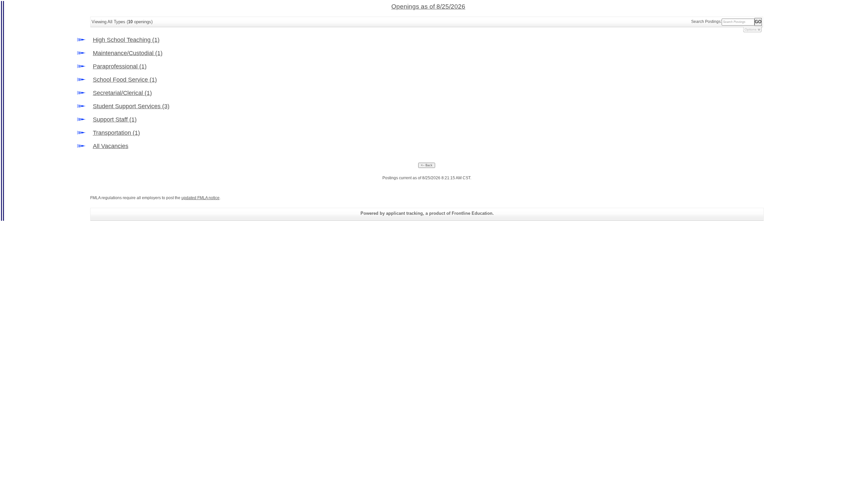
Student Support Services (131, 106)
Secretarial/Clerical (122, 93)
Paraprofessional (120, 66)
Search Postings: (706, 21)
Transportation (116, 132)
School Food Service (125, 79)
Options (750, 29)
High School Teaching (126, 40)
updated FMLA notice (200, 198)
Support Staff (115, 119)
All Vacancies (110, 146)
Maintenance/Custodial (128, 53)
